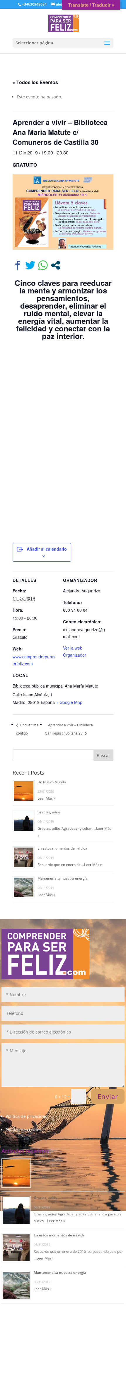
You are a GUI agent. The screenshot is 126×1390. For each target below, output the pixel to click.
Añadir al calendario (47, 549)
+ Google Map (69, 702)
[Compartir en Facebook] (18, 265)
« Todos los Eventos (35, 82)
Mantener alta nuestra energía (63, 878)
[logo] (63, 23)
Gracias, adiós (49, 812)
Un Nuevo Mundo (52, 782)
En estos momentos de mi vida (62, 848)
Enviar (108, 1096)
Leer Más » (46, 798)
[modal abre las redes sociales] (55, 265)
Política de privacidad (27, 1116)
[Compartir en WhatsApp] (43, 265)
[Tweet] (30, 265)
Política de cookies (23, 1129)
